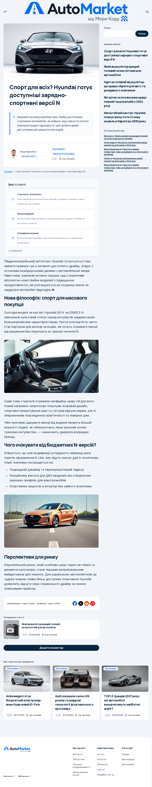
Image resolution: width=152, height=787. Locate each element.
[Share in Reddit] (87, 603)
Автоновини (58, 149)
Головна (8, 171)
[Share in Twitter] (81, 603)
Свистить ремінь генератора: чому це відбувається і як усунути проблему (126, 152)
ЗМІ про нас (23, 776)
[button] (5, 11)
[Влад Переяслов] (14, 154)
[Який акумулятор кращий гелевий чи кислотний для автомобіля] (11, 629)
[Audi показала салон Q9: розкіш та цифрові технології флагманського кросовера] (76, 678)
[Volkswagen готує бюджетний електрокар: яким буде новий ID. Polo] (27, 678)
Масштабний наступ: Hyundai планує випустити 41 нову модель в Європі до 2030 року (125, 117)
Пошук (107, 27)
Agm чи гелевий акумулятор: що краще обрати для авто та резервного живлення (124, 86)
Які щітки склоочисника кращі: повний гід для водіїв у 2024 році (125, 101)
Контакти (8, 776)
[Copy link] (93, 603)
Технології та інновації (63, 154)
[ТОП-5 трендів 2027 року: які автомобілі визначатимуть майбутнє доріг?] (125, 678)
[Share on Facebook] (75, 603)
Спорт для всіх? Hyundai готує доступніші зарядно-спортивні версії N (126, 55)
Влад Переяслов (111, 149)
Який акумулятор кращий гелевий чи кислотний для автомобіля (122, 71)
